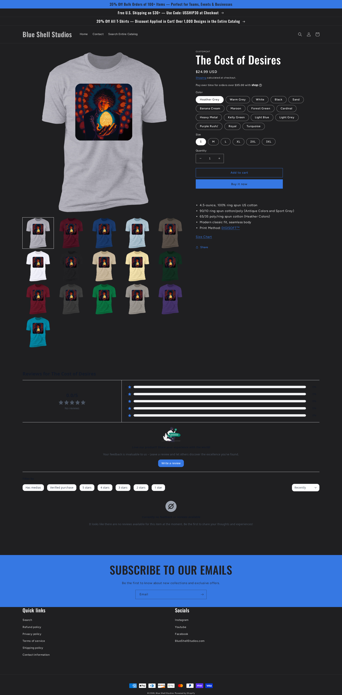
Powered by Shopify (185, 693)
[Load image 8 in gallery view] (104, 266)
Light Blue (262, 117)
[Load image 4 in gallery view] (137, 233)
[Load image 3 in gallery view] (104, 233)
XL (238, 141)
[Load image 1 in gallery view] (38, 233)
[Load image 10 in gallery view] (170, 266)
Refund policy (32, 627)
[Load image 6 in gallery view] (38, 266)
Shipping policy (33, 648)
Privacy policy (32, 634)
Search (27, 620)
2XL (253, 141)
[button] (300, 34)
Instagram (181, 620)
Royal (233, 126)
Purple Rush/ (209, 126)
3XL (268, 141)
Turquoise (254, 126)
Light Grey (286, 117)
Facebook (181, 634)
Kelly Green (236, 117)
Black (278, 99)
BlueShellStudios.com (190, 641)
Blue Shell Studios (165, 693)
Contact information (36, 654)
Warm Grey (238, 99)
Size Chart (204, 237)
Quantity (201, 150)
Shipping (201, 77)
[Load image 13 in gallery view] (104, 299)
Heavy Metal (209, 117)
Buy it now (239, 184)
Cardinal (286, 108)
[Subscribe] (202, 594)
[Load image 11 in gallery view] (38, 299)
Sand (296, 99)
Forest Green (260, 108)
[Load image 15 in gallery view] (170, 299)
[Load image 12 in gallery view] (71, 299)
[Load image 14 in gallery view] (137, 299)
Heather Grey (209, 99)
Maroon (236, 108)
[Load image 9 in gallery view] (137, 266)
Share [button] (204, 247)
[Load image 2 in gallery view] (71, 233)
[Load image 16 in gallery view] (38, 332)
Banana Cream (210, 108)
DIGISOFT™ (230, 228)
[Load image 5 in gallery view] (170, 233)
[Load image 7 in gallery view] (71, 266)
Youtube (180, 627)
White (260, 99)
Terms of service (34, 641)
